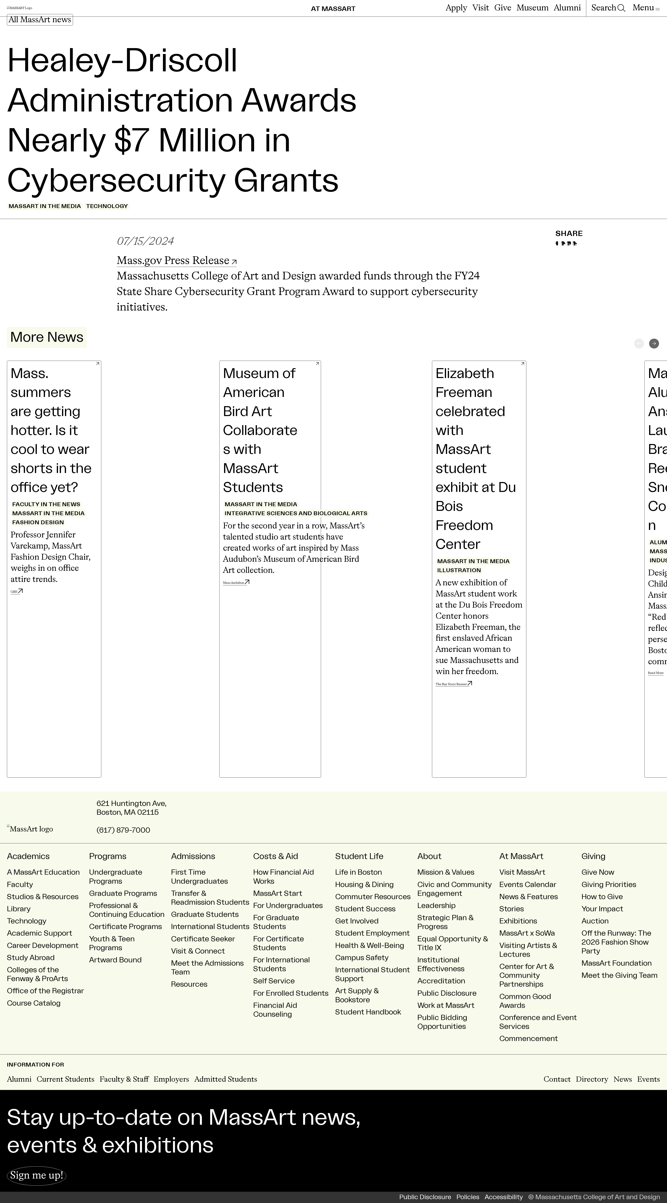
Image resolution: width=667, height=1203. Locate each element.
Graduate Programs (123, 893)
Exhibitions (518, 921)
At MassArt (521, 856)
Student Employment (372, 933)
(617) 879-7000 (123, 830)
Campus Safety (362, 957)
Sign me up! (36, 1176)
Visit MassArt (522, 872)
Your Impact (602, 909)
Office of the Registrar (45, 991)
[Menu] (646, 8)
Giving (594, 856)
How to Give (602, 897)
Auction (595, 921)
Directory (592, 1079)
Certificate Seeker (203, 939)
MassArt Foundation (617, 963)
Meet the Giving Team (620, 975)
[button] (654, 344)
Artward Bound (115, 960)
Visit (480, 8)
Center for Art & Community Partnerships (526, 975)
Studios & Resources (43, 897)
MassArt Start (277, 893)
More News (47, 337)
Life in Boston (358, 872)
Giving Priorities (609, 884)
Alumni (567, 8)
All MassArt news (40, 20)
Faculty (20, 884)
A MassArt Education (43, 872)
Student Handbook (368, 1012)
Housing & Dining (364, 884)
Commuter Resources (373, 897)
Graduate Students (205, 914)
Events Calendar (527, 884)
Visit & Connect (198, 951)
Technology (27, 921)
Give (502, 8)
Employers (171, 1079)
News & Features (528, 897)
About (429, 856)
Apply (456, 8)
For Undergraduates (288, 905)
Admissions (193, 856)
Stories (511, 909)
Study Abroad (31, 957)
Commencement (528, 1038)
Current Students (65, 1079)
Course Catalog (34, 1003)
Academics (28, 856)
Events (648, 1079)
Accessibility (504, 1197)
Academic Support (39, 933)
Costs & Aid (275, 856)
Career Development (43, 945)
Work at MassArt (446, 1005)
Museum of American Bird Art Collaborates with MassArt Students (260, 431)
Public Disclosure (447, 993)
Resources (189, 984)
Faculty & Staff (124, 1079)
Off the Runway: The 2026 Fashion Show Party (616, 942)
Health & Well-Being (369, 945)
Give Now (598, 872)
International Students (210, 926)
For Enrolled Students (290, 993)
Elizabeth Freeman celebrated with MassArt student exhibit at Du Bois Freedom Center (476, 459)
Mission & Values (445, 872)
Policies (467, 1197)
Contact (557, 1079)
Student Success (365, 909)
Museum (533, 8)
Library (19, 909)
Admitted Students (225, 1079)
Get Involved (357, 921)
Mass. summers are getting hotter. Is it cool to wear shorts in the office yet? (51, 431)
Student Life (359, 856)
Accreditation (441, 981)
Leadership (436, 905)
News (623, 1079)
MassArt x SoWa (527, 933)
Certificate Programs (125, 926)
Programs (107, 856)
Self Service (274, 981)
